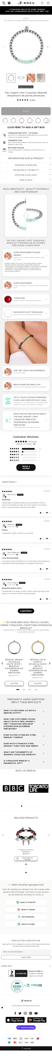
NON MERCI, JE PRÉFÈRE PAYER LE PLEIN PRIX (13, 539)
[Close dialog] (49, 512)
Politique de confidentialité (8, 547)
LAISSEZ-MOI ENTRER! (13, 536)
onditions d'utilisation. (19, 547)
